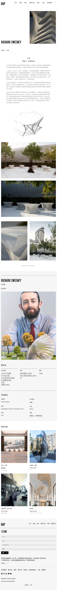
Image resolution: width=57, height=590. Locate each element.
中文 (31, 585)
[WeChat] (11, 574)
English (27, 585)
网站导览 (13, 578)
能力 (38, 523)
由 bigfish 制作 (11, 581)
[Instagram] (4, 574)
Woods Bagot (4, 511)
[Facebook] (2, 574)
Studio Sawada (33, 511)
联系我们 (53, 523)
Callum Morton (33, 468)
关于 (30, 523)
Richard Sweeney (11, 280)
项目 (34, 523)
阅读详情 (3, 288)
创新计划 (43, 523)
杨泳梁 (3, 468)
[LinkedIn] (6, 574)
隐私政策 (3, 578)
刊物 (48, 523)
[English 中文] (28, 549)
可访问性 (8, 578)
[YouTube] (8, 574)
